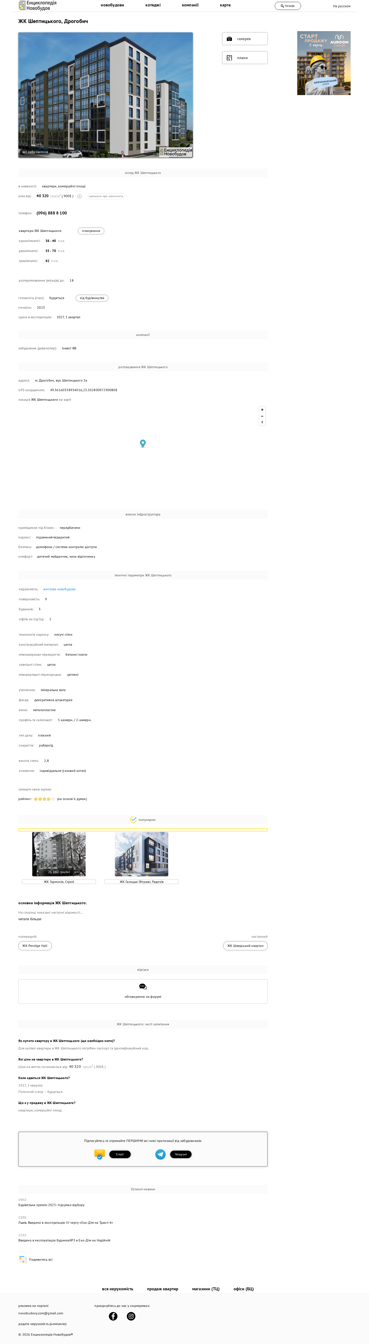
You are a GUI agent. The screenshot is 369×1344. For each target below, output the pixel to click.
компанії (190, 5)
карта (225, 5)
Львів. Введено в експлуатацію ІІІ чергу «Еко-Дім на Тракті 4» (65, 1222)
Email (120, 1154)
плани (242, 57)
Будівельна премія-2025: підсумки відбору (51, 1205)
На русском (342, 6)
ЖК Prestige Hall (34, 945)
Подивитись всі (41, 1259)
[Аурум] (324, 94)
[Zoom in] (262, 410)
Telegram (181, 1154)
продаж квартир (163, 1289)
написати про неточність (106, 196)
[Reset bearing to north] (262, 422)
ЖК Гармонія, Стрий (59, 882)
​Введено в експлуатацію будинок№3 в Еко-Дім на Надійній (64, 1240)
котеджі (152, 5)
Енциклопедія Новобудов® (52, 1334)
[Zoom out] (262, 416)
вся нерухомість (117, 1289)
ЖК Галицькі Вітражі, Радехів (142, 882)
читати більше (29, 919)
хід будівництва (92, 298)
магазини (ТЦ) (206, 1289)
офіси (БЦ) (244, 1289)
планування (91, 231)
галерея (244, 38)
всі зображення (35, 152)
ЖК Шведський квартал (245, 945)
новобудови (112, 5)
